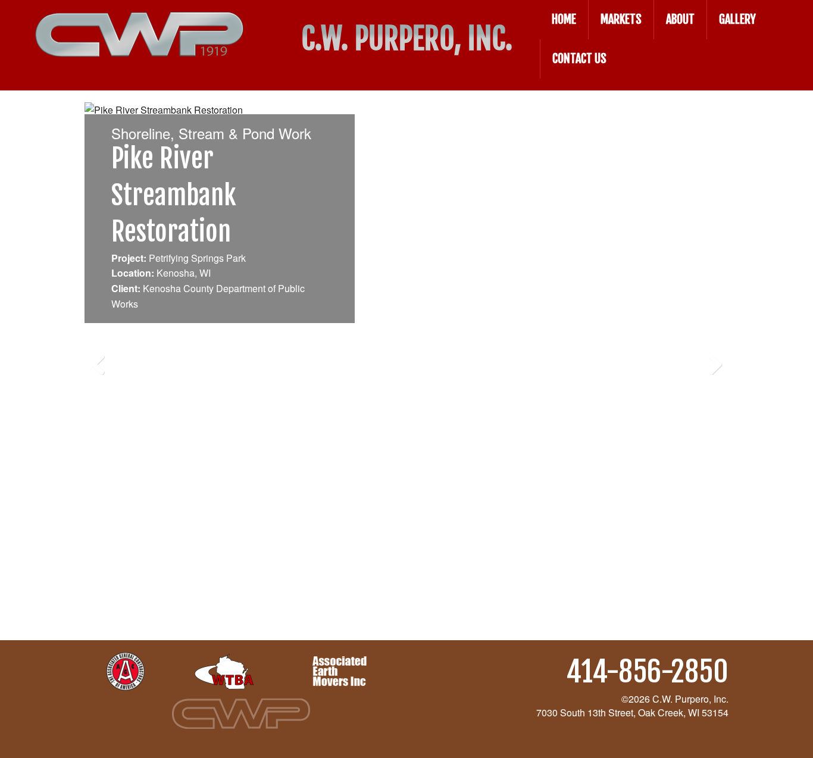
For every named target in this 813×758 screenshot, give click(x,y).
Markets (621, 19)
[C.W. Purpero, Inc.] (139, 23)
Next (711, 360)
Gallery (737, 19)
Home (564, 19)
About (680, 19)
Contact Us (579, 58)
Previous (102, 360)
